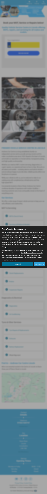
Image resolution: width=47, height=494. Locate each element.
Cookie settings (39, 264)
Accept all (17, 264)
